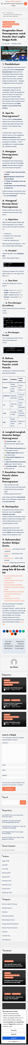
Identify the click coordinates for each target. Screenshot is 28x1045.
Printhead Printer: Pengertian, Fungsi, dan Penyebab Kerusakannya (13, 704)
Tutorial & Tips (7, 26)
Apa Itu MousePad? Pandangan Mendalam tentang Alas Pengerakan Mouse (14, 587)
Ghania (7, 689)
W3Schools (7, 549)
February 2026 (6, 873)
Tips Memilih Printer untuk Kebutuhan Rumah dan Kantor (13, 965)
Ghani (8, 43)
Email (4, 770)
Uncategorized (6, 939)
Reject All (13, 1034)
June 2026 (5, 869)
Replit (5, 562)
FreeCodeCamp (8, 558)
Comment (5, 743)
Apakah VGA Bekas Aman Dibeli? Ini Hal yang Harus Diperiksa (13, 838)
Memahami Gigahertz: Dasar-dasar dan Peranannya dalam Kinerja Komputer (14, 594)
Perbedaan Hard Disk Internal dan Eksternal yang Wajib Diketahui (11, 821)
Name (4, 765)
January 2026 (6, 877)
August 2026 (5, 861)
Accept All (13, 1038)
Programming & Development (11, 24)
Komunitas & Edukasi (8, 22)
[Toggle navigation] (2, 4)
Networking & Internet (8, 920)
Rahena (8, 706)
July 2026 (5, 865)
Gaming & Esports (7, 908)
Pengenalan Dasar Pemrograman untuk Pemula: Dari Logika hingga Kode (14, 35)
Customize (14, 1030)
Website (4, 775)
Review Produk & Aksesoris (9, 928)
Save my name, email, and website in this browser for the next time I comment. (13, 784)
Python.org (7, 553)
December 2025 (6, 881)
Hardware (7, 680)
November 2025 (6, 885)
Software (5, 932)
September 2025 (7, 892)
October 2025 (6, 888)
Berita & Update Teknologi (11, 682)
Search (5, 797)
